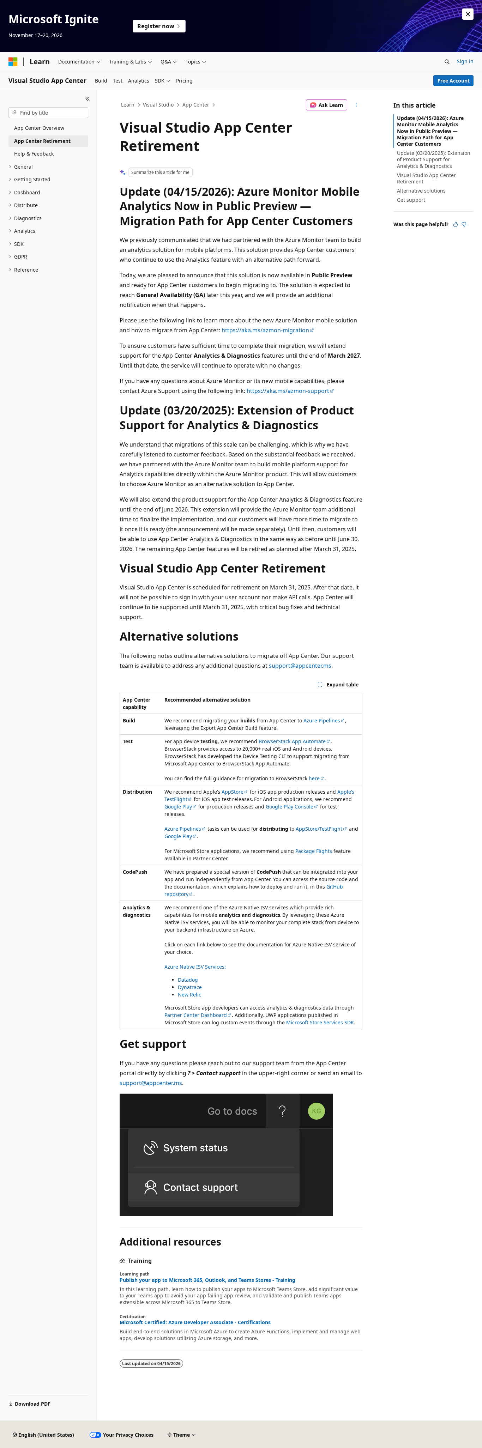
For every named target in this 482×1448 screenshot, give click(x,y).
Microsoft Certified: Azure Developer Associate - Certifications (195, 1322)
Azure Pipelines (321, 720)
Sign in (465, 61)
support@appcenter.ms (300, 666)
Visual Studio (158, 104)
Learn (127, 104)
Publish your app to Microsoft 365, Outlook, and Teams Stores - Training (207, 1280)
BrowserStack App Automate (292, 741)
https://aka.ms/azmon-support (288, 391)
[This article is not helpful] (464, 224)
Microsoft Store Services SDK (320, 1022)
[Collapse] (88, 98)
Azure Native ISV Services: (195, 966)
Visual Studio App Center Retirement (426, 178)
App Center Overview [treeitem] (39, 128)
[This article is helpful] (455, 224)
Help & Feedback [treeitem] (34, 153)
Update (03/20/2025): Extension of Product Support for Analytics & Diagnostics (433, 159)
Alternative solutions (421, 190)
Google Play (178, 806)
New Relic (189, 994)
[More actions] (356, 105)
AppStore (232, 791)
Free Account (454, 80)
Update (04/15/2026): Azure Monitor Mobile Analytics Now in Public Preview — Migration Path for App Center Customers (430, 131)
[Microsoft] (13, 61)
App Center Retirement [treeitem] (42, 141)
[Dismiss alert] (468, 14)
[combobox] (48, 113)
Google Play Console (289, 806)
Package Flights (313, 851)
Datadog (188, 979)
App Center (195, 104)
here (314, 778)
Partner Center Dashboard (195, 1015)
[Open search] (447, 61)
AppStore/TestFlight (319, 828)
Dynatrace (190, 987)
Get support (411, 199)
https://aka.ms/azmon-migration (265, 330)
